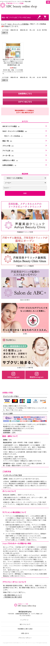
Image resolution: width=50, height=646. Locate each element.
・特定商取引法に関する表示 (12, 597)
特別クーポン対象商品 (13, 136)
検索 (25, 193)
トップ (3, 24)
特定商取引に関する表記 (25, 629)
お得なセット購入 (10, 160)
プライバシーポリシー (25, 638)
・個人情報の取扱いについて (12, 595)
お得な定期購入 (9, 165)
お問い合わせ (25, 633)
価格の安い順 (14, 30)
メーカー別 (8, 155)
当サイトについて (25, 624)
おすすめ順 (5, 30)
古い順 (39, 30)
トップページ (24, 620)
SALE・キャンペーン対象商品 (18, 24)
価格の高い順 (23, 30)
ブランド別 (8, 146)
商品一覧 (7, 141)
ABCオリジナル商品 (10, 126)
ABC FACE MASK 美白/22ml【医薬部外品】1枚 (13, 64)
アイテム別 (7, 150)
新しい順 (32, 30)
